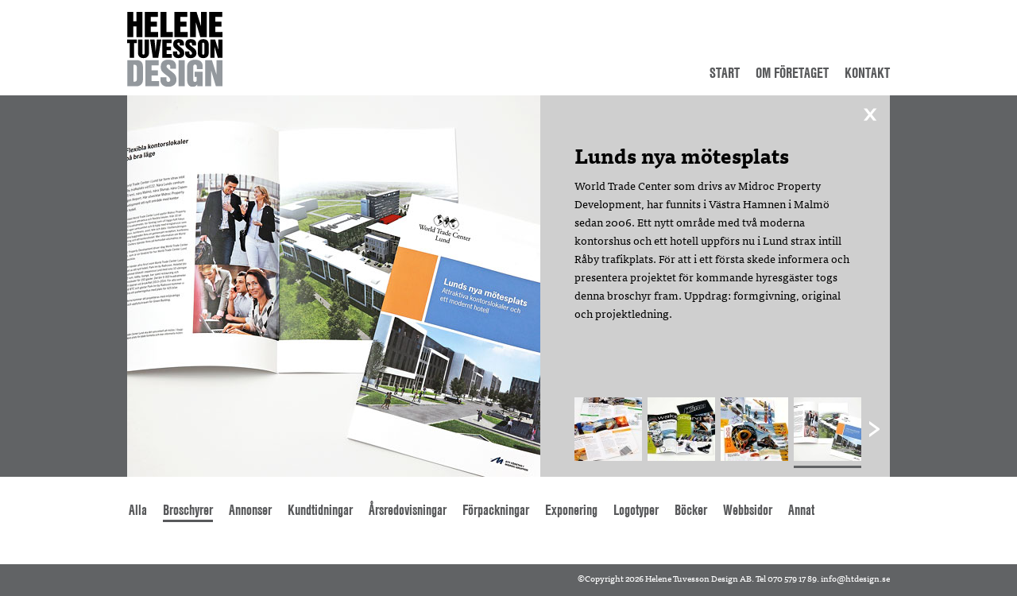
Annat (801, 510)
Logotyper (636, 510)
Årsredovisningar (408, 510)
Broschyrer (188, 510)
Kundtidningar (320, 510)
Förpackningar (495, 510)
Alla (138, 510)
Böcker (691, 510)
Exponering (571, 510)
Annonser (250, 510)
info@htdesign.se (855, 578)
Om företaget (792, 73)
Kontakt (867, 73)
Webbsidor (747, 510)
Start (725, 73)
